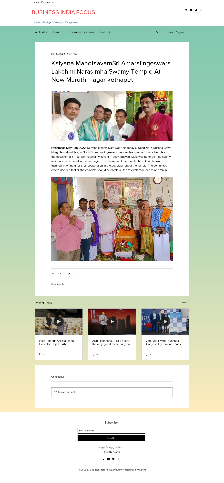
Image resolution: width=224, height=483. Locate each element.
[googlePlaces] (103, 459)
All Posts (41, 32)
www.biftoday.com (44, 2)
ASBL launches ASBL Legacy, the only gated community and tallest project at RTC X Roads (111, 342)
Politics (105, 32)
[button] (156, 32)
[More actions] (171, 54)
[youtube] (108, 459)
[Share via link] (77, 273)
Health (57, 32)
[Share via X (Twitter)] (60, 273)
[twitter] (113, 459)
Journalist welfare (81, 32)
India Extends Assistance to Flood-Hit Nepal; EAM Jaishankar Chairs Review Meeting (56, 342)
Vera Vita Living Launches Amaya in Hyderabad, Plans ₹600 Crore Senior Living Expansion (163, 342)
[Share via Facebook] (52, 273)
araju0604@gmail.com (111, 447)
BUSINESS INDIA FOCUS (63, 12)
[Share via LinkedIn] (69, 273)
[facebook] (118, 459)
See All (185, 302)
